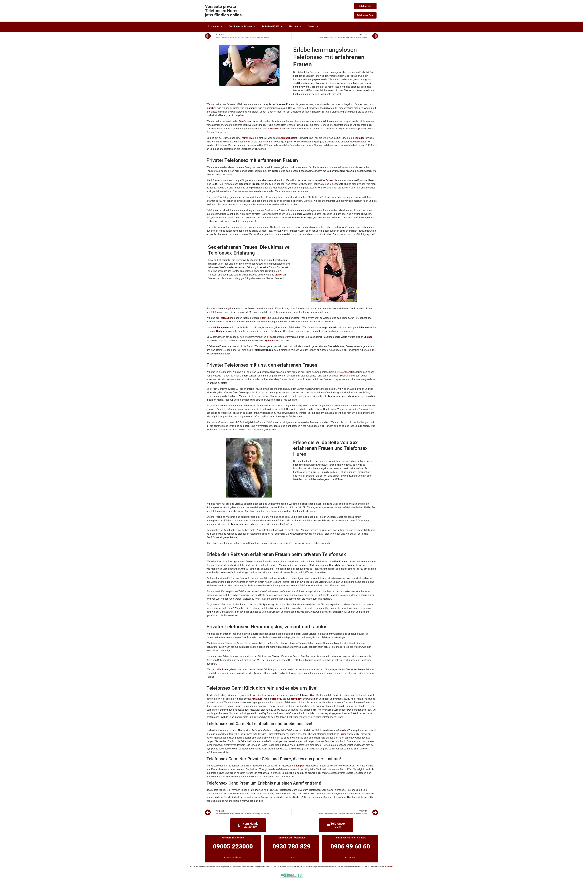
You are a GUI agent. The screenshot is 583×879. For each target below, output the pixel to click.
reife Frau (217, 197)
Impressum (389, 866)
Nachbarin (221, 331)
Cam (312, 695)
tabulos (360, 138)
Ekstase (368, 336)
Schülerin (361, 327)
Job (246, 375)
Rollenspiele (221, 327)
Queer (311, 26)
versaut (225, 317)
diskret (278, 274)
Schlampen (298, 765)
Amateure (257, 698)
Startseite (213, 26)
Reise (274, 511)
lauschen (211, 108)
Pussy (343, 734)
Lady (299, 698)
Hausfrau (277, 698)
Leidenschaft (286, 138)
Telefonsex (245, 121)
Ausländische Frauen (240, 26)
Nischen (293, 26)
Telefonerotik (346, 372)
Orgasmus (269, 340)
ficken (329, 180)
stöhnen (253, 108)
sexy (293, 698)
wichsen (274, 128)
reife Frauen (222, 669)
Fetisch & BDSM (270, 26)
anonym (301, 210)
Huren (255, 121)
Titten (263, 317)
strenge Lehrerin (328, 327)
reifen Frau (248, 138)
